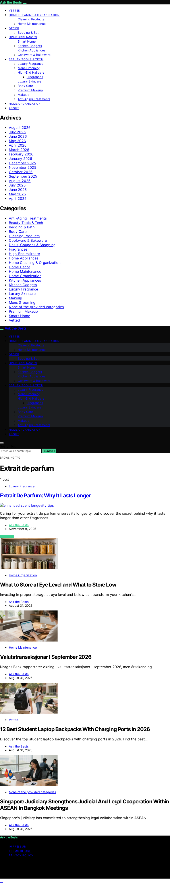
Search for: (8, 446)
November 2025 (22, 167)
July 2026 (17, 132)
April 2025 (18, 198)
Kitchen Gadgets (30, 46)
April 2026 (18, 145)
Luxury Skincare (29, 81)
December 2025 (22, 163)
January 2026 (20, 158)
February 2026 (21, 154)
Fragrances (35, 77)
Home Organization (25, 103)
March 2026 (19, 149)
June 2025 (18, 189)
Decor (14, 28)
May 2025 (17, 194)
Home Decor (19, 267)
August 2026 (20, 127)
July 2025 (17, 185)
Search (49, 451)
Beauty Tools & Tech (26, 59)
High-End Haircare (31, 72)
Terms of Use (20, 851)
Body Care (25, 86)
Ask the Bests (11, 2)
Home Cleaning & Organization (34, 15)
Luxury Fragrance (30, 63)
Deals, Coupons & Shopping (32, 245)
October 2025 (21, 172)
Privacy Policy (21, 855)
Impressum (18, 846)
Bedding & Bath (29, 32)
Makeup (23, 94)
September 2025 (23, 176)
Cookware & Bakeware (34, 55)
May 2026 (17, 141)
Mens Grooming (29, 68)
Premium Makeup (30, 90)
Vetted (14, 10)
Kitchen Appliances (31, 50)
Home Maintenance (32, 24)
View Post (7, 536)
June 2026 (18, 136)
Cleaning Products (31, 19)
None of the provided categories (36, 307)
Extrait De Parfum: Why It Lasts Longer (45, 495)
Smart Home (27, 41)
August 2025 (20, 181)
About (14, 108)
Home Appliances (23, 37)
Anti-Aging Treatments (34, 99)
